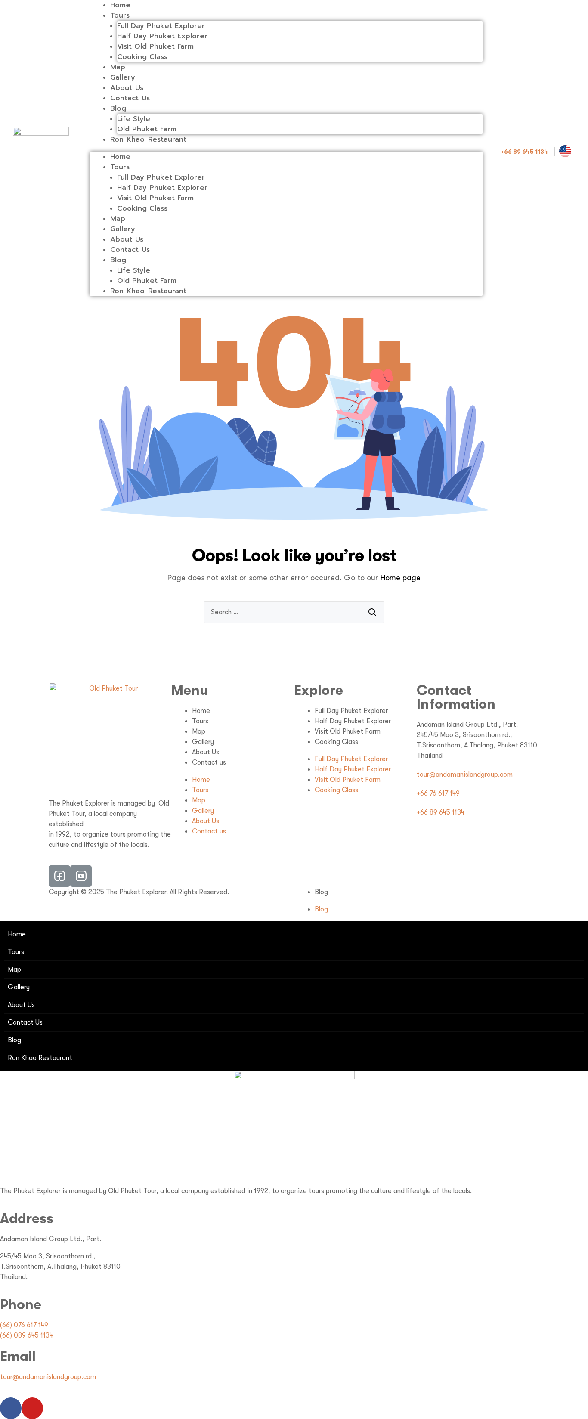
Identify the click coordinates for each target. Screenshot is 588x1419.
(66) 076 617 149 (24, 1325)
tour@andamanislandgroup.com (48, 1377)
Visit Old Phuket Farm (155, 46)
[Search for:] (294, 612)
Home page (401, 577)
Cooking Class (142, 57)
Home (120, 5)
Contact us (209, 762)
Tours (120, 15)
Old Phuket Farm (146, 129)
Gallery (122, 77)
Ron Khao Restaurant (148, 139)
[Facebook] (11, 1408)
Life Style (133, 119)
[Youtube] (32, 1408)
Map (117, 67)
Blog (118, 108)
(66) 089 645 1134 (26, 1335)
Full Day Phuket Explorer (161, 26)
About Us (127, 88)
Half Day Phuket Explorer (162, 36)
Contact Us (130, 98)
